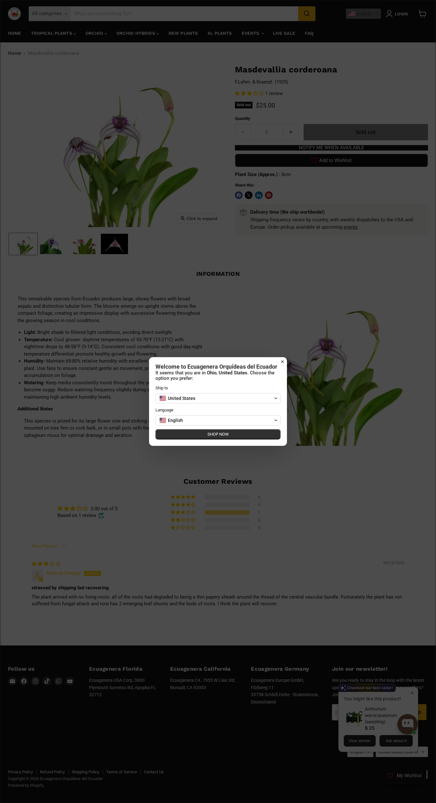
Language (164, 410)
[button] (218, 398)
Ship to (161, 388)
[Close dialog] (282, 361)
